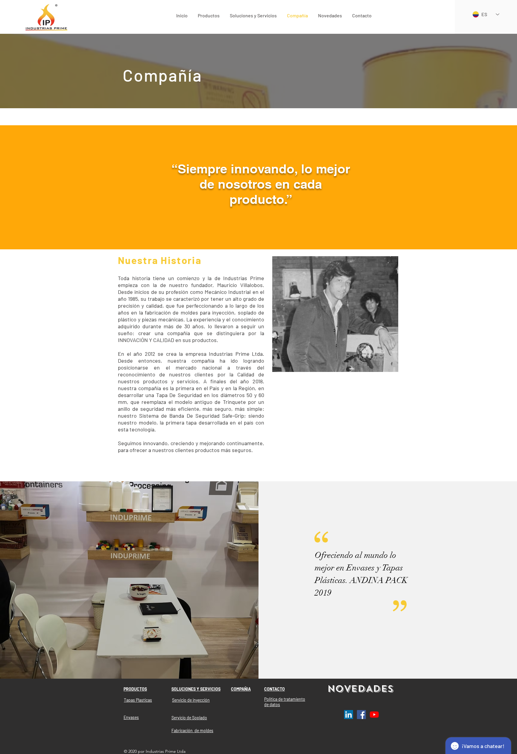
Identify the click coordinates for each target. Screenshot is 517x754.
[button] (209, 15)
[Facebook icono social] (361, 714)
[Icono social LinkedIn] (348, 714)
